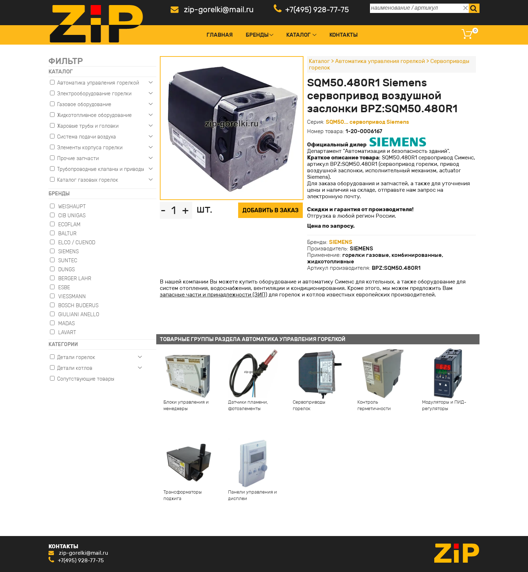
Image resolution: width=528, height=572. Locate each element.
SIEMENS (340, 242)
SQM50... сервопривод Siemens (367, 122)
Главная (220, 35)
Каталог (298, 35)
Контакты (343, 35)
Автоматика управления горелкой (380, 61)
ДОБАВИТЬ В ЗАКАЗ (270, 210)
